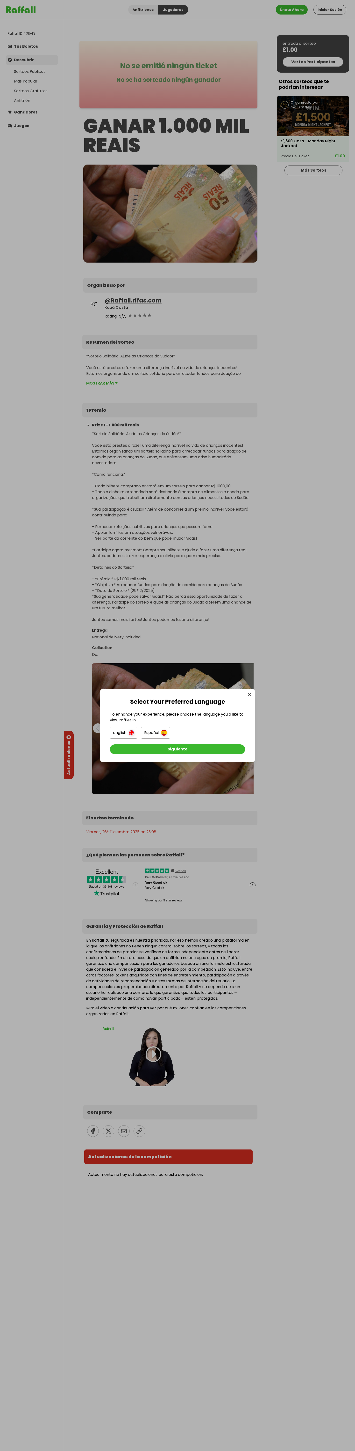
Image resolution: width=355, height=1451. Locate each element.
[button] (123, 733)
